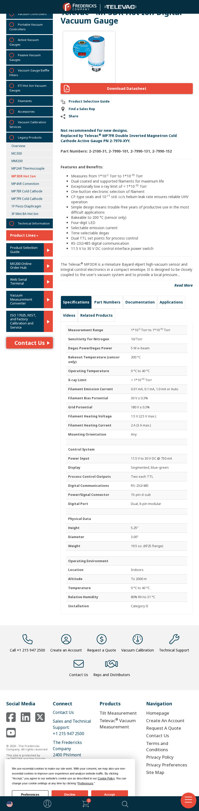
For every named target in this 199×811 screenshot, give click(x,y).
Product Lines (23, 235)
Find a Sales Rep (82, 109)
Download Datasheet (126, 88)
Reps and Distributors (111, 674)
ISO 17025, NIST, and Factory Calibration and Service (23, 321)
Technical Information (34, 223)
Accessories (26, 111)
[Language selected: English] (8, 803)
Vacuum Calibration (137, 650)
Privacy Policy (160, 757)
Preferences (30, 794)
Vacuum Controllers (32, 14)
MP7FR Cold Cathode (26, 199)
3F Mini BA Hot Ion (24, 214)
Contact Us (30, 342)
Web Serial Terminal (18, 282)
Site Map (155, 772)
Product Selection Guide (24, 250)
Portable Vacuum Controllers (26, 27)
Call (27, 650)
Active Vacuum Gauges (24, 42)
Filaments (25, 101)
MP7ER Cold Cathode (26, 191)
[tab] (76, 302)
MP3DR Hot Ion (23, 176)
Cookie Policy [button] (106, 778)
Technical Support (174, 650)
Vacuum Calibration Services (27, 124)
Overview (18, 146)
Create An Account (165, 720)
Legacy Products (29, 137)
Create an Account (66, 650)
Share (73, 116)
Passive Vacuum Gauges (25, 57)
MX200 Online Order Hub (21, 266)
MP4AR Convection (25, 184)
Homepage (157, 713)
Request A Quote (163, 728)
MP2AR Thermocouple (28, 168)
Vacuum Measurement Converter (21, 299)
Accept (109, 794)
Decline (69, 794)
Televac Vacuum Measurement (118, 723)
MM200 (17, 161)
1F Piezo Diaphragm (26, 206)
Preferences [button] (85, 783)
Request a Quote (101, 650)
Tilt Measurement (118, 713)
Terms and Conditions (157, 746)
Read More (183, 285)
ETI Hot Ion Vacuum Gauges (27, 88)
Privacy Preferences (166, 765)
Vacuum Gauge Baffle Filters (29, 72)
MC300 (16, 153)
